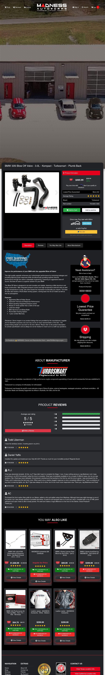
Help (76, 7)
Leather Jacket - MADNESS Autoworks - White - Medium (40, 612)
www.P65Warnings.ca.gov (55, 340)
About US (24, 668)
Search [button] (85, 7)
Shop (8, 7)
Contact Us (24, 670)
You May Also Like (55, 245)
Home (7, 668)
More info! (96, 192)
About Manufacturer (74, 245)
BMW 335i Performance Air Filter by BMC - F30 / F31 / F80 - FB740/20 (16, 613)
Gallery (28, 7)
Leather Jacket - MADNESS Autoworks (65, 612)
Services (18, 7)
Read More (84, 319)
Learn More (87, 223)
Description (28, 245)
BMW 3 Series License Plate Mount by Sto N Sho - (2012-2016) (64, 553)
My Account (24, 674)
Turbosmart (95, 200)
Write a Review (29, 431)
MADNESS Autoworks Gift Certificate (40, 552)
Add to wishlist (90, 210)
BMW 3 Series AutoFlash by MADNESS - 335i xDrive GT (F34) (89, 553)
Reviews (40, 245)
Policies (23, 672)
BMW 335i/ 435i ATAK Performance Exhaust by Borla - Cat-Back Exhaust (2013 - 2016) (15, 554)
